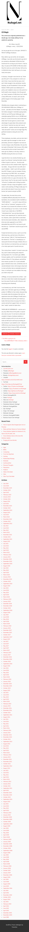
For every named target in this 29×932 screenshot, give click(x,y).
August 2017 (6, 639)
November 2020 (7, 561)
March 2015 (6, 701)
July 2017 (5, 641)
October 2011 (7, 786)
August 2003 (6, 899)
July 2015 (5, 692)
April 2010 (6, 810)
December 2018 (7, 603)
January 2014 (7, 732)
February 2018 (7, 626)
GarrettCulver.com (8, 368)
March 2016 (6, 677)
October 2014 (7, 712)
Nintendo (5, 461)
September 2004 (7, 888)
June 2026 (6, 486)
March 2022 (6, 532)
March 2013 (6, 752)
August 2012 (6, 768)
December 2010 (7, 792)
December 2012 (7, 759)
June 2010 (6, 806)
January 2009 (7, 841)
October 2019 (7, 581)
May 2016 (6, 672)
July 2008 (6, 855)
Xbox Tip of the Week (8, 476)
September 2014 (7, 715)
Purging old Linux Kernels (10, 440)
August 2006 (6, 877)
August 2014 (6, 717)
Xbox (4, 474)
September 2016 (7, 663)
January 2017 (7, 655)
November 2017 (7, 632)
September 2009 (7, 824)
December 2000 (7, 913)
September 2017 (7, 637)
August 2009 (6, 826)
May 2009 (6, 832)
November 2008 (7, 846)
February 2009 (7, 839)
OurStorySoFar (7, 463)
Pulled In (5, 469)
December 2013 (7, 735)
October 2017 (7, 635)
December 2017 (7, 630)
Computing (5, 333)
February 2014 (7, 730)
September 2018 (7, 610)
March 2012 (6, 779)
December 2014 (7, 708)
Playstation (6, 467)
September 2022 (7, 523)
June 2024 (6, 503)
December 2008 (7, 844)
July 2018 (5, 614)
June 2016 (6, 670)
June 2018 (6, 617)
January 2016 (7, 681)
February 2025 (7, 494)
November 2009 (7, 819)
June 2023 (6, 514)
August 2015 (6, 690)
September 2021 (7, 539)
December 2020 (7, 559)
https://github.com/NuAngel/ (15, 391)
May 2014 (6, 723)
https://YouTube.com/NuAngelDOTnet (12, 384)
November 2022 (7, 519)
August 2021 (6, 541)
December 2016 (7, 657)
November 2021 (7, 534)
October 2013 (7, 739)
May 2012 (6, 775)
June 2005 (6, 886)
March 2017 (6, 650)
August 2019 (6, 586)
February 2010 (7, 812)
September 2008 (7, 850)
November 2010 (7, 795)
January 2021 (7, 557)
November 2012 (7, 761)
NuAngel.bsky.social (13, 375)
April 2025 (6, 492)
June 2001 (6, 908)
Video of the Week (8, 472)
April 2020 (6, 572)
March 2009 (6, 837)
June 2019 (6, 590)
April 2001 (6, 910)
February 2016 (7, 679)
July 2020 (5, 568)
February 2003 (7, 904)
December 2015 (7, 683)
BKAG (4, 449)
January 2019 (7, 601)
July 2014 (5, 719)
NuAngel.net (14, 22)
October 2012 (7, 763)
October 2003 (7, 897)
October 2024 (7, 499)
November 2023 (7, 505)
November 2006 (7, 875)
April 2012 (6, 777)
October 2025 (7, 490)
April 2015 (6, 699)
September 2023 (7, 510)
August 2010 (6, 801)
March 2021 (6, 552)
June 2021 (6, 546)
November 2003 (7, 895)
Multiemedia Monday (8, 458)
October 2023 (7, 508)
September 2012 (7, 766)
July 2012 (5, 770)
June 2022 (6, 528)
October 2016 (7, 661)
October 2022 (7, 521)
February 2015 (7, 703)
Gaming (5, 456)
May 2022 (6, 530)
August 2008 (6, 852)
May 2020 (6, 570)
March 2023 (6, 517)
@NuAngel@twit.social (15, 373)
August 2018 (6, 612)
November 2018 (7, 606)
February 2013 (7, 755)
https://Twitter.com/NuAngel (15, 386)
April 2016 (6, 675)
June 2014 (6, 721)
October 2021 (7, 537)
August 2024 (6, 501)
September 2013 (7, 741)
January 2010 (7, 815)
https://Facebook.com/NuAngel (17, 388)
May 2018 (6, 619)
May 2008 (6, 859)
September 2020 (7, 563)
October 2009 (7, 821)
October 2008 (7, 848)
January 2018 (7, 628)
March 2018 (6, 623)
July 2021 (5, 543)
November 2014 (7, 710)
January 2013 (7, 757)
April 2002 (6, 906)
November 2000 (7, 915)
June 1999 (6, 917)
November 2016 (7, 659)
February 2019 (7, 599)
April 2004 (6, 892)
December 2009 (7, 817)
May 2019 (6, 592)
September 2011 (7, 788)
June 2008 (6, 857)
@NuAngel (11, 371)
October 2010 (7, 797)
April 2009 (6, 835)
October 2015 (7, 688)
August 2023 (6, 512)
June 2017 (6, 643)
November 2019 (7, 579)
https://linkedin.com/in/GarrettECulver (12, 379)
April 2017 (6, 648)
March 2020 (6, 574)
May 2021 (6, 548)
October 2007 (7, 870)
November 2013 (7, 737)
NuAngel (9, 397)
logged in (10, 349)
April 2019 (6, 594)
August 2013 (6, 744)
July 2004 (5, 890)
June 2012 (6, 772)
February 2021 (7, 554)
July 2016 (5, 668)
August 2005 (6, 884)
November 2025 (7, 488)
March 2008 (6, 864)
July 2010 (5, 804)
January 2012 (7, 784)
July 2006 (6, 879)
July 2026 (5, 483)
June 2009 (6, 830)
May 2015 (6, 697)
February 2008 (7, 866)
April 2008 (6, 861)
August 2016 (6, 666)
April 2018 (6, 621)
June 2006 (6, 881)
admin (12, 29)
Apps (4, 447)
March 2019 (6, 597)
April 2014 (6, 726)
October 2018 (7, 608)
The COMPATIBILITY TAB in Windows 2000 (15, 340)
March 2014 (6, 728)
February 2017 (7, 652)
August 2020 (6, 566)
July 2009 (5, 828)
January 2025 (7, 497)
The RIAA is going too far (8, 338)
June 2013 (6, 746)
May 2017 (6, 646)
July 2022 (5, 526)
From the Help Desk (8, 454)
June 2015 (6, 695)
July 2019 (5, 588)
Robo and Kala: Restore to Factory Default (14, 429)
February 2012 (7, 781)
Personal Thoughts (15, 333)
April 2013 (6, 750)
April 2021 (6, 550)
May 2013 (6, 748)
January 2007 (7, 872)
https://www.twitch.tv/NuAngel (17, 393)
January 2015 (7, 706)
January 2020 (7, 577)
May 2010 (6, 808)
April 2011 (6, 790)
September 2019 (7, 583)
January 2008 (7, 868)
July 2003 (5, 901)
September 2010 (7, 799)
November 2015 (7, 686)
